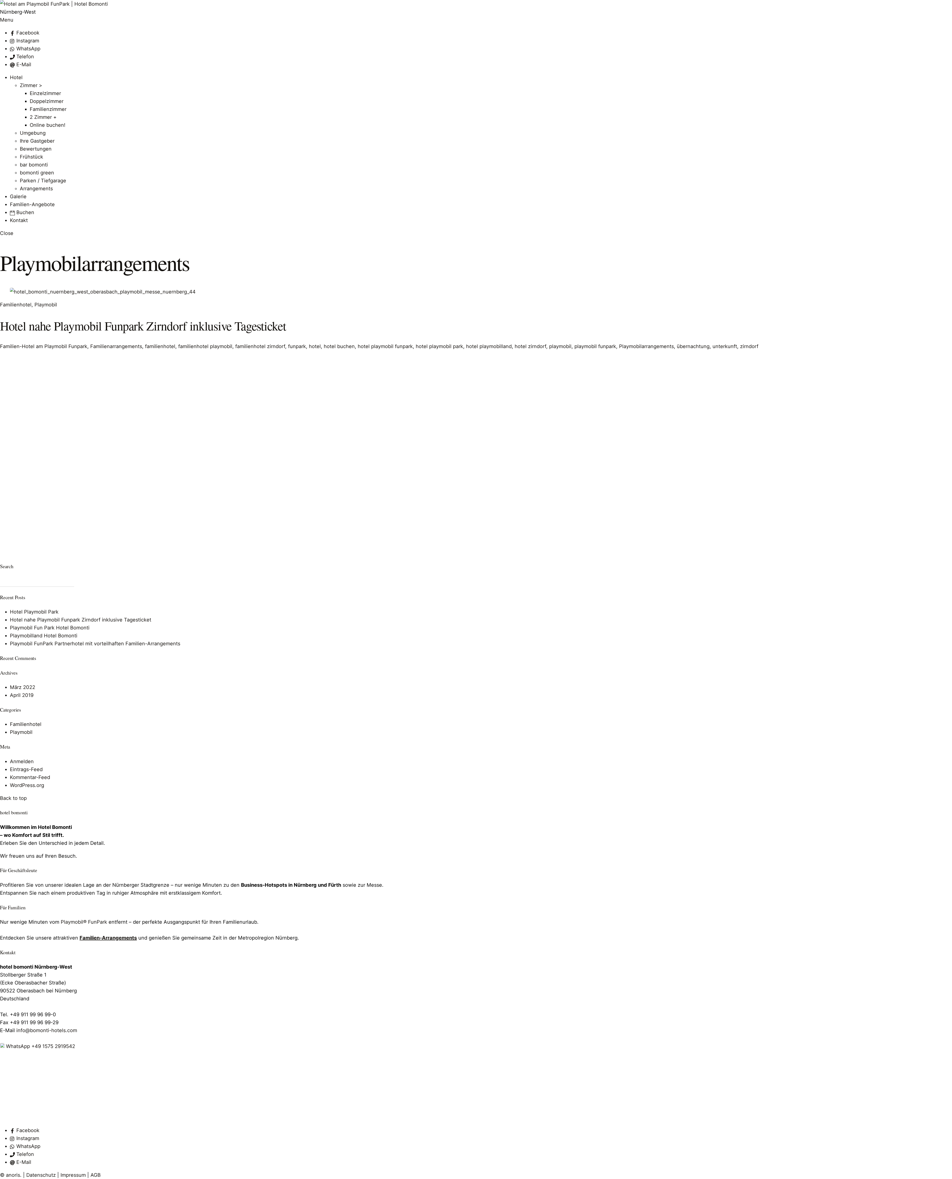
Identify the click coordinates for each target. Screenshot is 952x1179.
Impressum (73, 1175)
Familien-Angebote (32, 204)
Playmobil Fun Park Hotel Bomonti (49, 628)
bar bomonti (34, 165)
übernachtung (693, 346)
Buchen (24, 212)
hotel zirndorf (530, 346)
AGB (95, 1175)
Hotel (16, 77)
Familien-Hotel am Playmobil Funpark (43, 346)
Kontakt (19, 220)
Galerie (18, 196)
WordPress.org (27, 785)
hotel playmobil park (439, 346)
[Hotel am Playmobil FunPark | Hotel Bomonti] (54, 4)
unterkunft (725, 346)
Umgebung (33, 133)
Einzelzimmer (45, 93)
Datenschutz (41, 1175)
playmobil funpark (595, 346)
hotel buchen (339, 346)
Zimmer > (31, 85)
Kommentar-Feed (30, 777)
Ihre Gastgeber (37, 141)
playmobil (560, 346)
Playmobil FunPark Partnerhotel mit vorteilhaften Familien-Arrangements (95, 644)
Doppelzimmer (46, 101)
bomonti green (37, 173)
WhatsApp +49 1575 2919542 (39, 1046)
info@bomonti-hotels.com (46, 1030)
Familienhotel (15, 305)
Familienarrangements (116, 346)
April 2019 (21, 695)
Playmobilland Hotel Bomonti (43, 636)
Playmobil (45, 305)
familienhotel (160, 346)
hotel (315, 346)
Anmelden (22, 761)
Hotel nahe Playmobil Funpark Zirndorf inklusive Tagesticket (143, 325)
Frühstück (31, 157)
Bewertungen (36, 149)
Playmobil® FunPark (84, 922)
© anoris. (11, 1175)
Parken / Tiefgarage (43, 181)
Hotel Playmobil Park (34, 612)
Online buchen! (47, 125)
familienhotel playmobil (205, 346)
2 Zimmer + (43, 117)
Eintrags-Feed (26, 769)
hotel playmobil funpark (385, 346)
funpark (297, 346)
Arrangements (36, 189)
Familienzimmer (48, 109)
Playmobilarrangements (646, 346)
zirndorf (749, 346)
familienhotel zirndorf (260, 346)
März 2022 (22, 687)
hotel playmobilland (489, 346)
